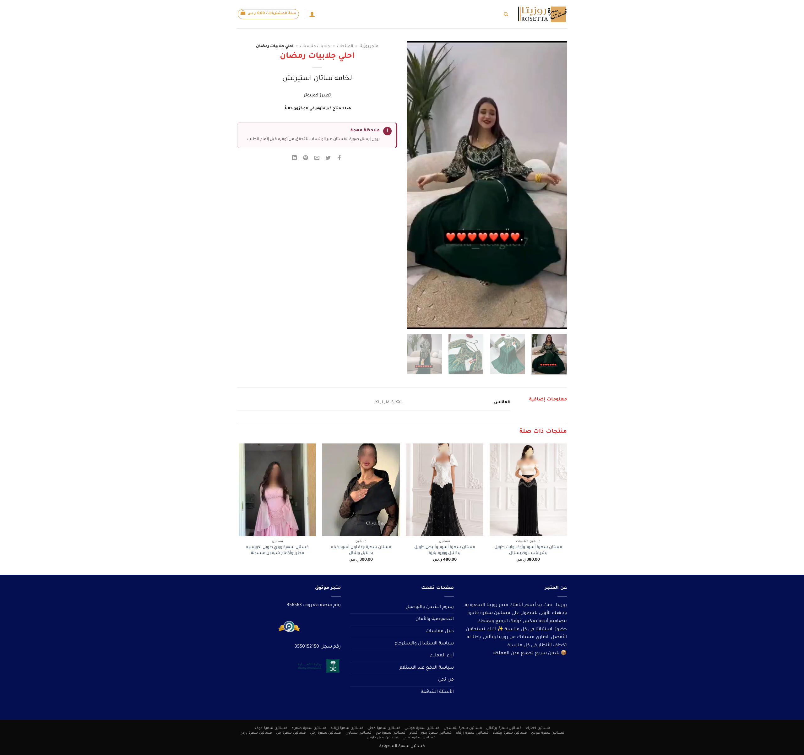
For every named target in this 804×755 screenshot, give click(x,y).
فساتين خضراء (538, 728)
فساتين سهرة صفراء (308, 728)
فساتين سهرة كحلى (383, 728)
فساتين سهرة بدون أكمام (431, 733)
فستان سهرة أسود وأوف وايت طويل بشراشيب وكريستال (528, 550)
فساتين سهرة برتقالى (504, 728)
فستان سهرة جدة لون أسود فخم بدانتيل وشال (361, 550)
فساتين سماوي (358, 733)
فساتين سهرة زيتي (325, 733)
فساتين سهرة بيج (390, 733)
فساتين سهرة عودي (547, 733)
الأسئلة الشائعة (437, 692)
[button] (268, 14)
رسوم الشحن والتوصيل (429, 607)
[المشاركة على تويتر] (328, 159)
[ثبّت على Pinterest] (306, 159)
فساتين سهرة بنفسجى (463, 728)
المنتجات (345, 46)
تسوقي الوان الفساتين (455, 14)
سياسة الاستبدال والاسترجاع (424, 643)
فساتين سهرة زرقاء (347, 728)
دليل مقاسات (440, 631)
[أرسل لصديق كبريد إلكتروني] (317, 159)
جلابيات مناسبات (315, 46)
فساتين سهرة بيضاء (510, 733)
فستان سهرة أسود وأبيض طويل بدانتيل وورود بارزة (444, 550)
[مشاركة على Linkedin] (294, 159)
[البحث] (506, 14)
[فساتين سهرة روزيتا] (542, 14)
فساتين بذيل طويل (382, 738)
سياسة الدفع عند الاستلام (426, 668)
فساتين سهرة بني (291, 733)
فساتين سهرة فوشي (422, 728)
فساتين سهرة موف (271, 728)
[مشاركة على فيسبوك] (339, 159)
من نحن (446, 679)
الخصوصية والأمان (435, 619)
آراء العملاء (442, 655)
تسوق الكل (490, 14)
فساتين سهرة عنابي (419, 738)
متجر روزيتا (369, 46)
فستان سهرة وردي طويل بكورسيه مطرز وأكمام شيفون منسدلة (277, 550)
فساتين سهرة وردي (256, 733)
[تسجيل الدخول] (312, 14)
